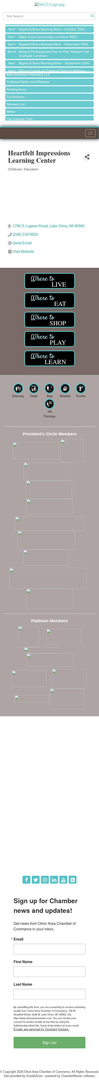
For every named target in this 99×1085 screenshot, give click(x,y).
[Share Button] (87, 157)
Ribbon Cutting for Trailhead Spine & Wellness (52, 69)
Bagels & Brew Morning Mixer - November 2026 (53, 42)
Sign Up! (49, 1042)
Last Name (23, 984)
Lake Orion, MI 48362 (48, 750)
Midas (10, 109)
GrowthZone (34, 1076)
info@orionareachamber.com (30, 762)
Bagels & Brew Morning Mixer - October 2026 (52, 27)
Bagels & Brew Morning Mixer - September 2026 (54, 61)
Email (18, 939)
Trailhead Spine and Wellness (28, 80)
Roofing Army (16, 87)
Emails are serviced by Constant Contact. (41, 1029)
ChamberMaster (71, 1076)
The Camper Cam (19, 117)
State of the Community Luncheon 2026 (48, 35)
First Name (23, 962)
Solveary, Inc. (16, 102)
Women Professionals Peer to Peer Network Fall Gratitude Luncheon (54, 52)
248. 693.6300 (21, 756)
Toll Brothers (15, 95)
